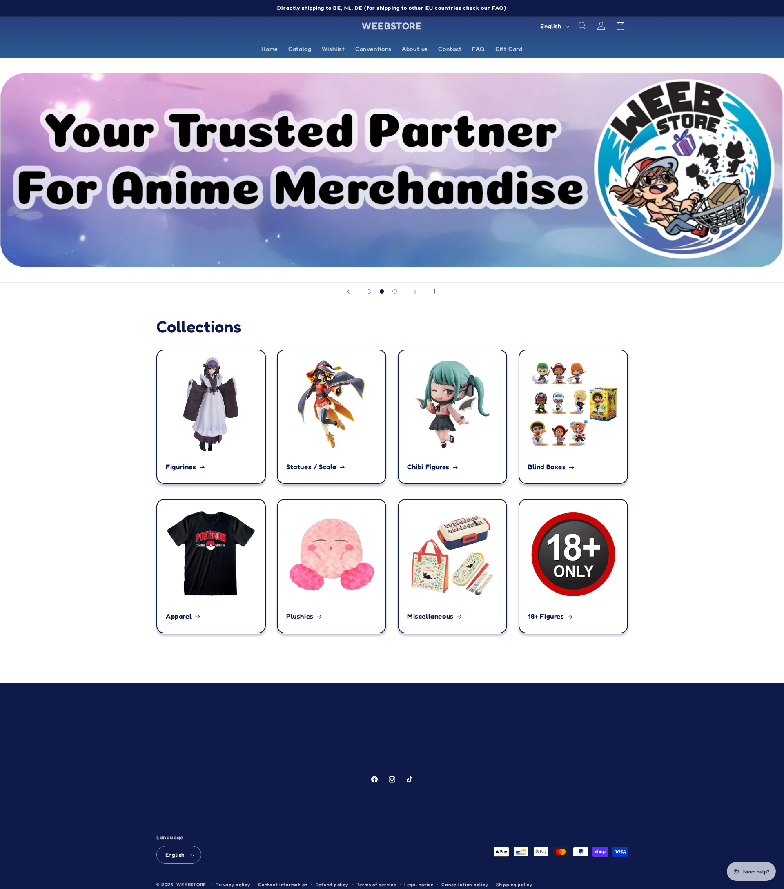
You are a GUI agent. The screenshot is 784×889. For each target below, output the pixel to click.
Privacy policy (233, 884)
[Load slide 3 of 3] (394, 291)
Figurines (181, 467)
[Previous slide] (348, 292)
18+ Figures (546, 616)
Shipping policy (514, 884)
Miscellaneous (430, 616)
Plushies (300, 616)
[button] (582, 26)
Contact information (282, 884)
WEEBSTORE (191, 884)
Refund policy (332, 884)
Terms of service (376, 884)
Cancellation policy (464, 884)
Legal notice (419, 884)
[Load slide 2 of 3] (381, 291)
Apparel (179, 616)
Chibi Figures (428, 467)
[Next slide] (415, 292)
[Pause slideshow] (436, 292)
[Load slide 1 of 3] (369, 291)
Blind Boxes (547, 467)
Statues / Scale (311, 467)
